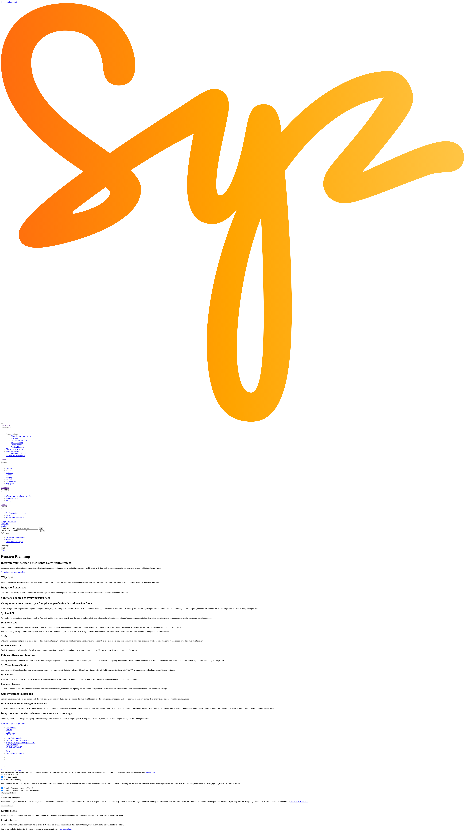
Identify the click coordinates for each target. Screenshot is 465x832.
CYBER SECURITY (14, 747)
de (3, 550)
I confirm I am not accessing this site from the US (22, 790)
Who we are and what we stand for (19, 496)
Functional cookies (10, 777)
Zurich (8, 470)
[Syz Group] (232, 421)
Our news (4, 524)
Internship (9, 515)
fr (1, 550)
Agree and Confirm (8, 793)
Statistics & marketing (12, 780)
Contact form (11, 728)
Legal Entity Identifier (14, 738)
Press (8, 732)
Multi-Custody (16, 445)
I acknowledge (7, 806)
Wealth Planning (17, 443)
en (3, 548)
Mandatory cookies (11, 775)
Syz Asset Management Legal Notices (20, 743)
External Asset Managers (15, 456)
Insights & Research (8, 522)
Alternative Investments (15, 449)
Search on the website (9, 531)
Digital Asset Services (19, 440)
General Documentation (15, 753)
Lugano (9, 475)
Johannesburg (11, 481)
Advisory (14, 438)
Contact (4, 526)
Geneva (9, 468)
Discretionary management (21, 436)
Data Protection (12, 745)
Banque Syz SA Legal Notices (17, 740)
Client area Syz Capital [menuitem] (14, 542)
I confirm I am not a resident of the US (18, 788)
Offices (4, 460)
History (9, 500)
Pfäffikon (9, 473)
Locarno (9, 477)
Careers (4, 505)
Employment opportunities (16, 513)
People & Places (12, 498)
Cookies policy (150, 772)
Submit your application (15, 517)
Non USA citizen (65, 829)
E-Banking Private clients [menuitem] (15, 537)
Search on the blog (8, 528)
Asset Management (13, 451)
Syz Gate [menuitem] (9, 539)
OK (41, 528)
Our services (6, 425)
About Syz (5, 488)
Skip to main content (9, 2)
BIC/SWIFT (10, 734)
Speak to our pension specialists (13, 572)
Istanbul (9, 479)
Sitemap (9, 751)
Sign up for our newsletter (11, 770)
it (5, 550)
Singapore (10, 483)
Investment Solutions (19, 453)
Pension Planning (17, 447)
